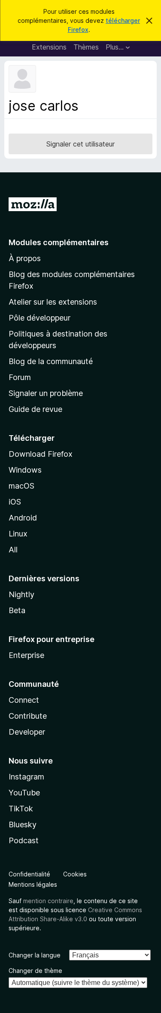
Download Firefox (41, 453)
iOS (15, 501)
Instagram (26, 776)
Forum (20, 377)
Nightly (21, 594)
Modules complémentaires (59, 242)
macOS (21, 485)
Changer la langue (35, 955)
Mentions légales (33, 884)
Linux (18, 533)
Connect (24, 699)
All (13, 549)
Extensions (49, 47)
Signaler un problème (46, 393)
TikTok (21, 808)
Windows (25, 469)
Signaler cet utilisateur (80, 144)
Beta (17, 610)
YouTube (24, 792)
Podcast (24, 840)
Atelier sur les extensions (53, 301)
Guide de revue (35, 409)
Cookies (75, 874)
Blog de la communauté (51, 361)
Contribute (28, 715)
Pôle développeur (39, 317)
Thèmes (86, 47)
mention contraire (48, 900)
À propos (25, 258)
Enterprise (26, 655)
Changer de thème (35, 970)
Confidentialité (29, 874)
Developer (27, 731)
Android (23, 517)
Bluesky (22, 824)
